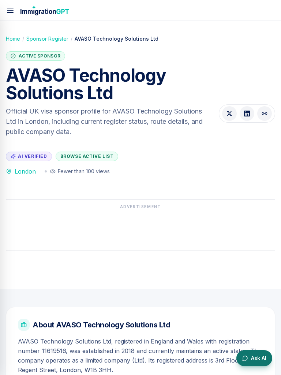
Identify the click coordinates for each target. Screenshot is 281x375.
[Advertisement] (140, 227)
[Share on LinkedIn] (247, 113)
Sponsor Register (47, 39)
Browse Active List (87, 156)
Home (13, 39)
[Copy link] (264, 113)
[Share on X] (229, 113)
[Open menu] (10, 10)
